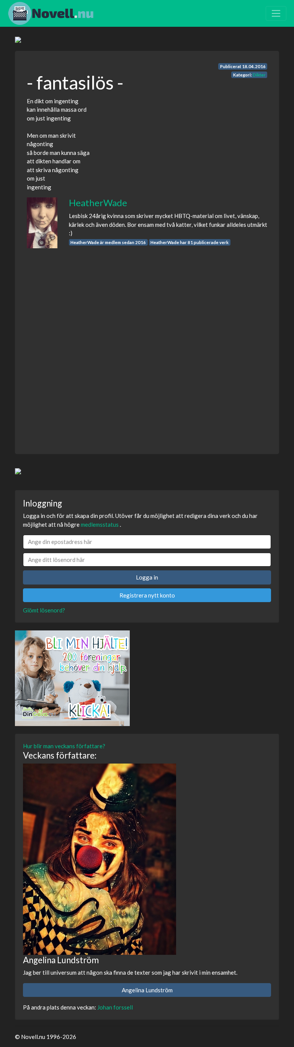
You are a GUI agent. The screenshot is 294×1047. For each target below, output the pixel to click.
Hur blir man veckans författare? (64, 746)
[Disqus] (147, 344)
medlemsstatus (100, 524)
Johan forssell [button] (115, 1007)
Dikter (259, 74)
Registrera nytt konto (147, 595)
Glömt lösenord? (44, 610)
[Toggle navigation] (276, 13)
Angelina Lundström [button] (147, 990)
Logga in (147, 577)
